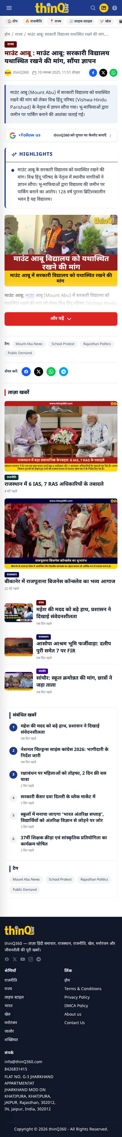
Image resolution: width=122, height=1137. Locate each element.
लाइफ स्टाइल (14, 997)
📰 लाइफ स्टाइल (80, 21)
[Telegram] (38, 959)
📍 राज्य (55, 21)
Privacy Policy (77, 997)
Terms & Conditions (83, 989)
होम (7, 34)
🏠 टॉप (12, 21)
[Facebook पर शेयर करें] (93, 73)
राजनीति (11, 980)
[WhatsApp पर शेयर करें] (113, 73)
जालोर (9, 1031)
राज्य (18, 34)
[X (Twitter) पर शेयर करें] (103, 73)
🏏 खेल (105, 21)
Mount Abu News (29, 344)
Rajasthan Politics (97, 344)
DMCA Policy (76, 1006)
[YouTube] (22, 959)
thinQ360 (21, 72)
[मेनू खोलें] (9, 7)
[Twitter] (14, 959)
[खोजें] (93, 8)
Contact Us (74, 1023)
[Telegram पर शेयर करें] (63, 371)
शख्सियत (11, 1040)
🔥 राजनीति (33, 21)
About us (72, 1014)
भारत (8, 1006)
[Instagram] (30, 959)
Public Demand (20, 353)
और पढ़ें (57, 319)
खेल (7, 1014)
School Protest (63, 344)
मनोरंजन (11, 1023)
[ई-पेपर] (103, 7)
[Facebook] (7, 959)
